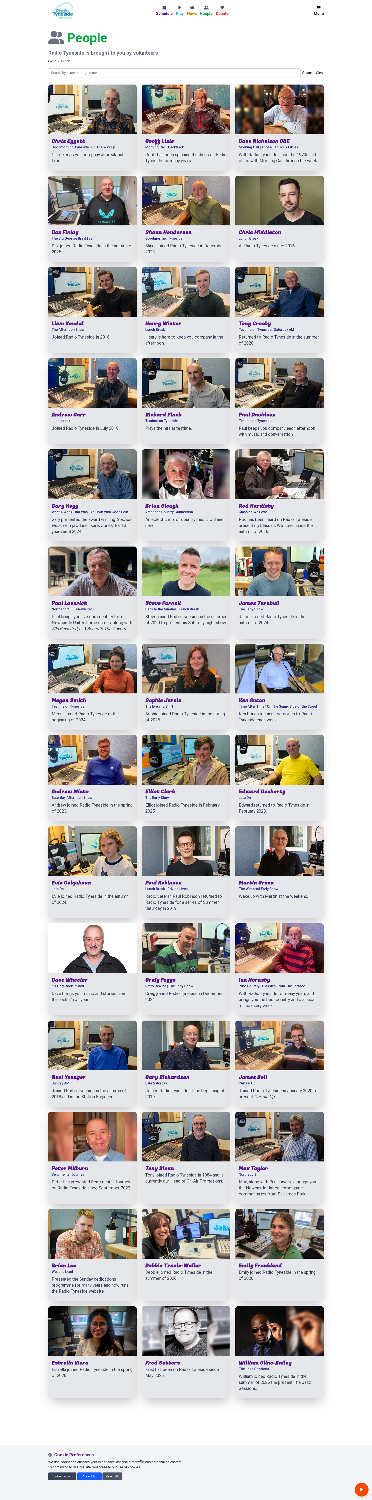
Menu (319, 13)
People (66, 61)
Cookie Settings (62, 1476)
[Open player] (362, 1490)
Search (307, 73)
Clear (320, 73)
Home (52, 61)
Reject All (112, 1476)
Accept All (89, 1476)
